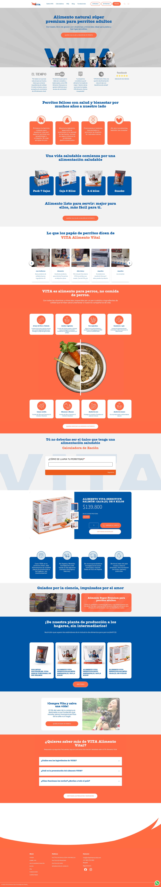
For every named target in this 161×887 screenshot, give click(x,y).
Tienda (116, 4)
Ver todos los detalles (105, 532)
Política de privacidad (59, 860)
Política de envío (57, 863)
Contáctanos (34, 875)
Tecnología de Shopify (21, 885)
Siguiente (111, 472)
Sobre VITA (49, 4)
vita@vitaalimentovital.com (92, 857)
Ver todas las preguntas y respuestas (80, 796)
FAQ (67, 4)
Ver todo (80, 684)
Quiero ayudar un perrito (62, 724)
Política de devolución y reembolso (63, 858)
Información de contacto (60, 866)
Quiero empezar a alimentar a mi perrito (80, 426)
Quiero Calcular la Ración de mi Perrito (80, 218)
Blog (73, 4)
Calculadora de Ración (37, 863)
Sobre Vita (33, 860)
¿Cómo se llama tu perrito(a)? (66, 459)
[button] (125, 4)
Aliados (96, 4)
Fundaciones (82, 4)
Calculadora (60, 4)
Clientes (107, 4)
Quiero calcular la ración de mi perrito (79, 35)
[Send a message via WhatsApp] (157, 883)
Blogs (31, 866)
